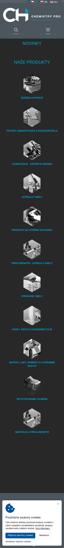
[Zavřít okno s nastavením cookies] (58, 504)
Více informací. (42, 529)
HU (55, 2)
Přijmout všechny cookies (20, 535)
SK (45, 2)
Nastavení (44, 535)
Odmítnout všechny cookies (18, 542)
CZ (36, 2)
